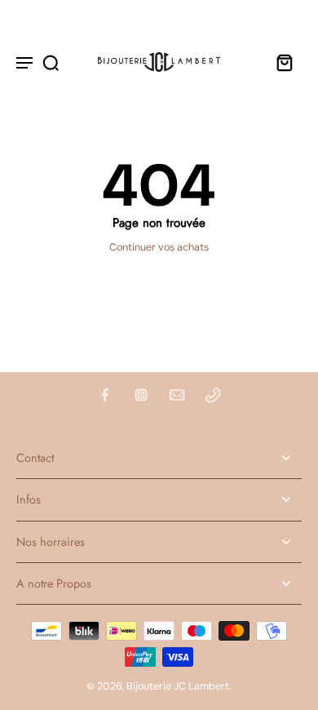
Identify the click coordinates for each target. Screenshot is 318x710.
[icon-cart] (284, 62)
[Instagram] (141, 395)
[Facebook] (105, 395)
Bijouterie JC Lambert (177, 686)
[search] (50, 62)
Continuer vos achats (159, 247)
